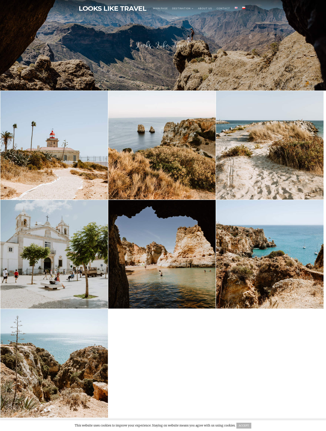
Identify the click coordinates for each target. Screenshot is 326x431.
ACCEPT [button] (244, 425)
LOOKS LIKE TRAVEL (112, 8)
